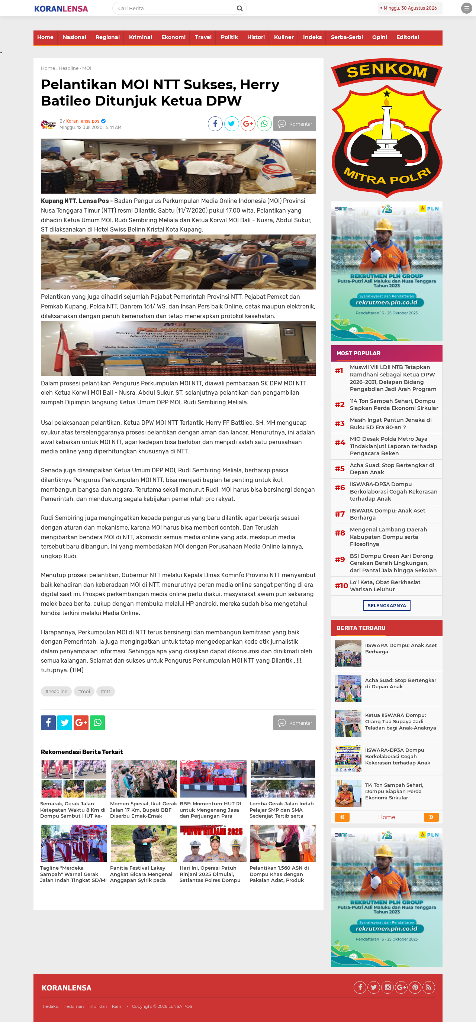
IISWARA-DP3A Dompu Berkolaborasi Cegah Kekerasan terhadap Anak (394, 491)
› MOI (85, 68)
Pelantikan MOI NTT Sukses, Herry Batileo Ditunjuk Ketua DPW (160, 92)
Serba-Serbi (347, 37)
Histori (256, 37)
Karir (116, 1006)
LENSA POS (180, 1006)
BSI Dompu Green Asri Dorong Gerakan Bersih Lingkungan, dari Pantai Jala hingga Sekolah (393, 563)
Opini (379, 37)
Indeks (312, 37)
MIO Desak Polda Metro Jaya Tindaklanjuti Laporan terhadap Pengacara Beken (393, 446)
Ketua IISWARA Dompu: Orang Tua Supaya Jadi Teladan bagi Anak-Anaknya (400, 721)
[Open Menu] (466, 8)
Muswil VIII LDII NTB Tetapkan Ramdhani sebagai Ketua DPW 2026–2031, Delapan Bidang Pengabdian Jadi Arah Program (393, 378)
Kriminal (140, 37)
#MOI (84, 691)
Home (45, 37)
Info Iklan (98, 1006)
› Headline (67, 68)
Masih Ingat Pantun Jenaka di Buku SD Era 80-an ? (391, 424)
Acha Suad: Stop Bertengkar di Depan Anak (392, 469)
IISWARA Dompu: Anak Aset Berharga (387, 514)
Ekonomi (173, 37)
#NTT (105, 691)
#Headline (56, 691)
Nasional (74, 37)
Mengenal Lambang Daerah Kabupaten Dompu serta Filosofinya (388, 536)
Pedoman (74, 1006)
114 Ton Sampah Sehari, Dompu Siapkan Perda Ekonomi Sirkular (394, 405)
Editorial (407, 37)
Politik (229, 37)
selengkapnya (387, 605)
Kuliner (284, 37)
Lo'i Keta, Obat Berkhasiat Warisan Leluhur (385, 586)
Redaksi (51, 1006)
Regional (108, 37)
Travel (203, 37)
